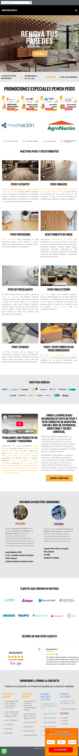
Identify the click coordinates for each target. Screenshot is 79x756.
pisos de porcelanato (10, 297)
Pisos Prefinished (9, 239)
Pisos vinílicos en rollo (54, 192)
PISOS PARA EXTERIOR (58, 289)
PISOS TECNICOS (20, 347)
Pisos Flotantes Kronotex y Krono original (22, 189)
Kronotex (27, 448)
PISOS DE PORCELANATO (20, 289)
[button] (76, 10)
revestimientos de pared (61, 239)
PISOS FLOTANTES (20, 184)
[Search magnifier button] (30, 2)
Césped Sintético (60, 307)
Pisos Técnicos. (18, 468)
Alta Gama (14, 192)
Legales (44, 748)
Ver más (39, 53)
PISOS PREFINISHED (20, 234)
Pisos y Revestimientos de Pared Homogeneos (59, 348)
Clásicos (5, 192)
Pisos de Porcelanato (22, 456)
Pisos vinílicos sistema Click (51, 189)
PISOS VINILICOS (58, 184)
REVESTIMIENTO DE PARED (58, 234)
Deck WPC (45, 294)
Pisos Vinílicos (14, 451)
